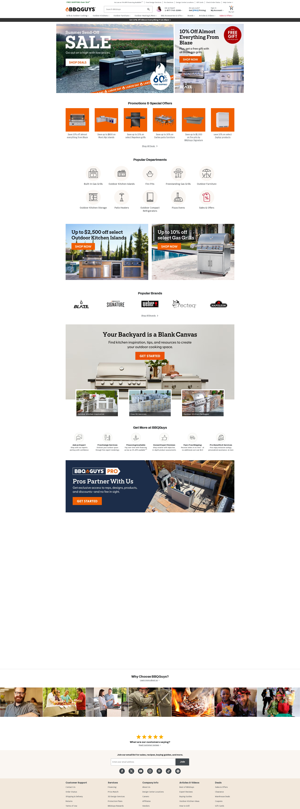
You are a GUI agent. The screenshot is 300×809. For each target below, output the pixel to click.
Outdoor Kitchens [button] (100, 16)
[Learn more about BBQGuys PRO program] (150, 486)
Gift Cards (199, 2)
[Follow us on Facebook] (122, 771)
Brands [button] (190, 16)
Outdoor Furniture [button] (121, 16)
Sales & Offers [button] (225, 16)
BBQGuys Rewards (116, 806)
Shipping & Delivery (74, 796)
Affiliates (146, 801)
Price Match (113, 792)
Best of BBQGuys (186, 787)
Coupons (218, 801)
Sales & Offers (221, 787)
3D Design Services (116, 796)
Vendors (146, 806)
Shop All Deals (149, 146)
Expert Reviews (186, 792)
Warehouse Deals (222, 796)
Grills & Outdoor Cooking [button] (76, 16)
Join (182, 762)
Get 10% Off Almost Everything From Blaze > (150, 20)
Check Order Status (213, 2)
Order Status (71, 792)
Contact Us (70, 787)
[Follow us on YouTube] (140, 771)
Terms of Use (71, 806)
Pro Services (168, 2)
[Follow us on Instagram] (150, 771)
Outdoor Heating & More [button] (145, 16)
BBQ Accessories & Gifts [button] (171, 16)
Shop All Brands (148, 315)
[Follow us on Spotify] (178, 771)
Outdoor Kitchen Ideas (189, 801)
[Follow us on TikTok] (168, 771)
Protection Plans (115, 801)
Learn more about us (149, 680)
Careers (145, 796)
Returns (69, 801)
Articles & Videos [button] (206, 16)
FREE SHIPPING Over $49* (78, 2)
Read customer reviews (149, 745)
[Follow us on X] (131, 771)
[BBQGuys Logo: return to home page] (84, 9)
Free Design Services (153, 2)
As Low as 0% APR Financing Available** (128, 2)
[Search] (148, 9)
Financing (112, 787)
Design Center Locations (185, 2)
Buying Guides (185, 796)
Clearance (219, 792)
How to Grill (184, 806)
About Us (146, 787)
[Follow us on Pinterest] (159, 771)
